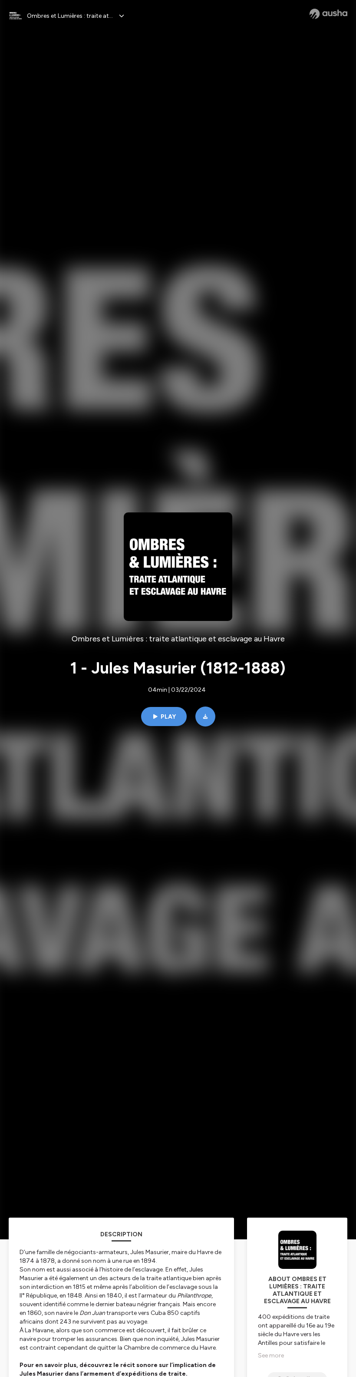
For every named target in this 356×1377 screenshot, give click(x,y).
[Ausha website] (328, 14)
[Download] (205, 716)
